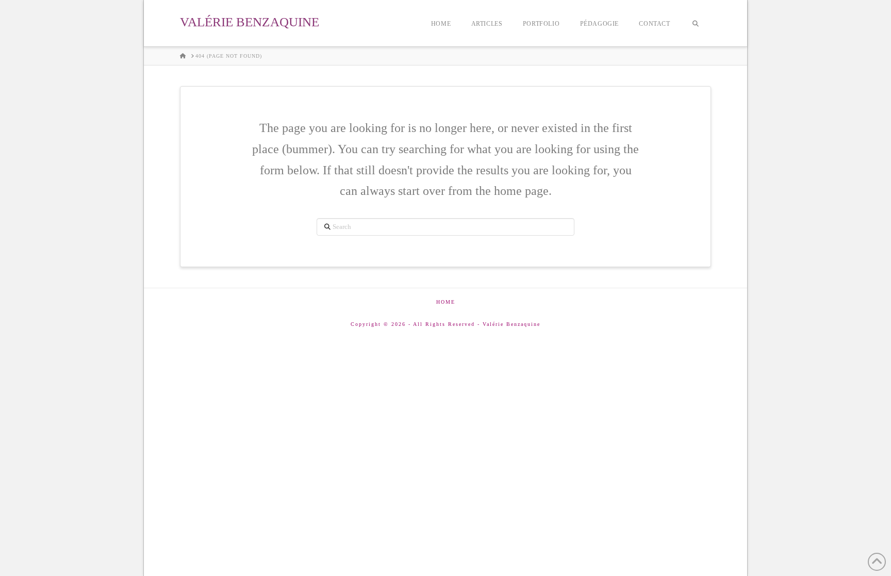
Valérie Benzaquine (249, 21)
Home (445, 302)
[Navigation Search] (695, 23)
